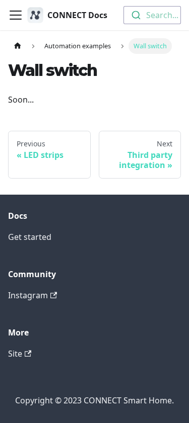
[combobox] (152, 15)
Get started (29, 236)
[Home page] (17, 46)
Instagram (28, 295)
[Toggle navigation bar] (15, 15)
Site (15, 353)
